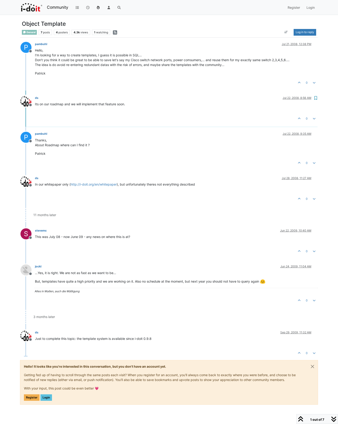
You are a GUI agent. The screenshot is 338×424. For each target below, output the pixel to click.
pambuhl (41, 44)
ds (36, 98)
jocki (38, 266)
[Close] (312, 366)
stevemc (41, 230)
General (31, 32)
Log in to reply (305, 32)
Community (57, 7)
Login (46, 397)
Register (31, 397)
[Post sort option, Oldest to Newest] (286, 32)
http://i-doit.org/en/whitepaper (94, 184)
